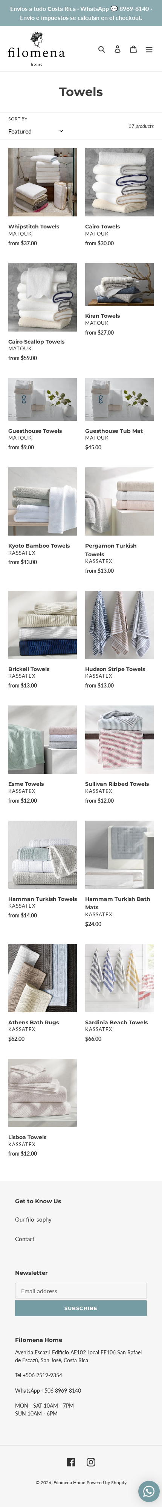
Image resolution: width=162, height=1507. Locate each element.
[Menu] (149, 49)
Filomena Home (69, 1482)
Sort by (17, 119)
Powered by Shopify (107, 1482)
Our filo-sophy (33, 1219)
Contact (24, 1238)
